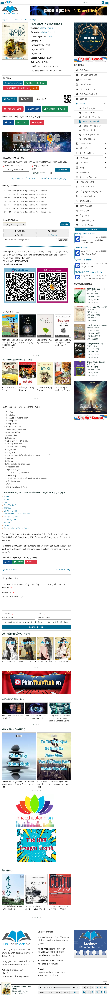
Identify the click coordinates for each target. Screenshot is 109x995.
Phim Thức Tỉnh (87, 187)
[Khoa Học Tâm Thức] (68, 14)
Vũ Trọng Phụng (45, 28)
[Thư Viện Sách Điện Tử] (90, 957)
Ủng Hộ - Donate (87, 225)
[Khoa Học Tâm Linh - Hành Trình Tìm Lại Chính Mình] (90, 413)
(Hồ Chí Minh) (97, 308)
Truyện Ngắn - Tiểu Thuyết (16, 88)
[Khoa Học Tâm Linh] (90, 55)
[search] (103, 2)
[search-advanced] (92, 992)
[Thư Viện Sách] (8, 3)
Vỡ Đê (6, 496)
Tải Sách (27, 99)
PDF (50, 36)
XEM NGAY (62, 170)
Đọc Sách (11, 99)
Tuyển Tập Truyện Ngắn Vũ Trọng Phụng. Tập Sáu (25, 208)
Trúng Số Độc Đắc (11, 516)
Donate (54, 235)
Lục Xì (6, 525)
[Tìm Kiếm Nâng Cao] (92, 992)
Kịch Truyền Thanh (91, 134)
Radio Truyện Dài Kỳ (92, 126)
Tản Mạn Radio (89, 130)
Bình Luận (34, 109)
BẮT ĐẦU (65, 224)
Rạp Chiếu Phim (87, 153)
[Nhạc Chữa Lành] (36, 827)
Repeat (54, 231)
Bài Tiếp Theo (62, 569)
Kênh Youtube (86, 206)
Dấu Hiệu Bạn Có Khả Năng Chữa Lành (60, 717)
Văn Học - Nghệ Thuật (35, 83)
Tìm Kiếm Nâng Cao (88, 75)
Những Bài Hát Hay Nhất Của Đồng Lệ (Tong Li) (59, 906)
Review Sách (85, 80)
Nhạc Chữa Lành (14, 109)
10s (50, 992)
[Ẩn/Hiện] (105, 982)
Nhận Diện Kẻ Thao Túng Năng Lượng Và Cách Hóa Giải (35, 718)
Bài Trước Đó (11, 569)
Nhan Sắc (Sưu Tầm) (27, 659)
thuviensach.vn (16, 970)
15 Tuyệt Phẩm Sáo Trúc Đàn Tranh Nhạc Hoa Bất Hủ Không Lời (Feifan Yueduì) (35, 908)
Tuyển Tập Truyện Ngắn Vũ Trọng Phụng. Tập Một (25, 191)
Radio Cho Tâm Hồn (91, 117)
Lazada (23, 122)
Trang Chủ (5, 20)
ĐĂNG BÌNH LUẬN (36, 627)
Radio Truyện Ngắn (31, 20)
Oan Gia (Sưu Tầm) (9, 659)
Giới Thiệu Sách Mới (88, 94)
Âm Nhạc (84, 158)
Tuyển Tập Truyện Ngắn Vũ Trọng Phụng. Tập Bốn (25, 201)
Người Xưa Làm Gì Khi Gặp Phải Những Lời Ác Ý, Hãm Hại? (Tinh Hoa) (54, 783)
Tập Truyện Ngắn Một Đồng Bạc (17, 514)
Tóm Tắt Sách (86, 84)
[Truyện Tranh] (36, 862)
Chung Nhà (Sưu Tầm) (43, 661)
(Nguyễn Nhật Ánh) (96, 363)
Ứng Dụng (84, 215)
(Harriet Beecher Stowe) (97, 326)
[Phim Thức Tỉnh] (36, 694)
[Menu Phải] (106, 3)
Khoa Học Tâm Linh (88, 177)
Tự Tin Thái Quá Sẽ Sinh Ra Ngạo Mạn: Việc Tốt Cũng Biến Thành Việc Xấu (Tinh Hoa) (18, 784)
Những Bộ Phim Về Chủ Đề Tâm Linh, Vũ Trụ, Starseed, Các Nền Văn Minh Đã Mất (12, 718)
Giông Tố (7, 522)
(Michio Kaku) (95, 344)
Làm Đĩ (6, 502)
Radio (16, 20)
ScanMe (40, 99)
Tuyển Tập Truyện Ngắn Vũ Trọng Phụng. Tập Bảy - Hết (27, 212)
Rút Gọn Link (85, 201)
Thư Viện (84, 163)
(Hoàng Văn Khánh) (97, 290)
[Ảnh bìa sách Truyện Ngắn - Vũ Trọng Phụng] (15, 59)
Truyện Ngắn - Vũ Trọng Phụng (16, 528)
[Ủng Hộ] (90, 61)
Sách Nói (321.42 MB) (56, 109)
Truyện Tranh (86, 143)
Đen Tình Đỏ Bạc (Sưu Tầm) (61, 661)
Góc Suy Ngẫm (89, 108)
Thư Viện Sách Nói (88, 196)
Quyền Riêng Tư (87, 220)
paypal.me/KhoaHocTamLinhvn (52, 972)
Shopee (38, 122)
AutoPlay (21, 231)
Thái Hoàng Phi (48, 32)
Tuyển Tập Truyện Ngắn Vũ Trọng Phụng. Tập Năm (25, 205)
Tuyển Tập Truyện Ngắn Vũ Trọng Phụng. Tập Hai (25, 194)
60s (42, 992)
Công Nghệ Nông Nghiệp (91, 191)
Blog (82, 167)
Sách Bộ (83, 99)
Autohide (21, 235)
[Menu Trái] (2, 3)
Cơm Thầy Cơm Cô (11, 519)
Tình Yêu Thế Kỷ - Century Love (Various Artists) (12, 906)
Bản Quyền (84, 211)
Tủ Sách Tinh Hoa (87, 89)
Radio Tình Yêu (89, 113)
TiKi (10, 122)
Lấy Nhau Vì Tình (10, 511)
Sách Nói (84, 148)
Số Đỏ (6, 499)
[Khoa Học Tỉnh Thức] (36, 152)
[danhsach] (74, 992)
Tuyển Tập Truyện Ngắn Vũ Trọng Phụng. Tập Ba (25, 198)
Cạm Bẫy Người (10, 505)
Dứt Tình (7, 508)
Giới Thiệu (84, 70)
